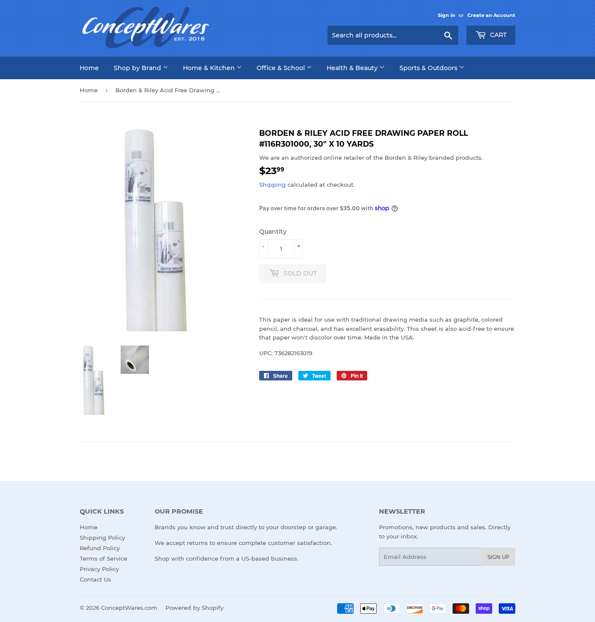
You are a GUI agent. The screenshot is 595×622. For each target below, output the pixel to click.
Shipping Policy (102, 537)
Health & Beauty (353, 68)
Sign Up (498, 557)
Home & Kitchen (210, 68)
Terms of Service (103, 558)
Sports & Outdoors (429, 68)
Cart (497, 35)
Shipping (272, 184)
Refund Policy (100, 548)
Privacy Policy (99, 568)
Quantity (273, 231)
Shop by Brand (138, 68)
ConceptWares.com (129, 607)
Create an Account (491, 15)
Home (89, 68)
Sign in (446, 15)
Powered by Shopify (194, 607)
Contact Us (95, 579)
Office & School (282, 68)
